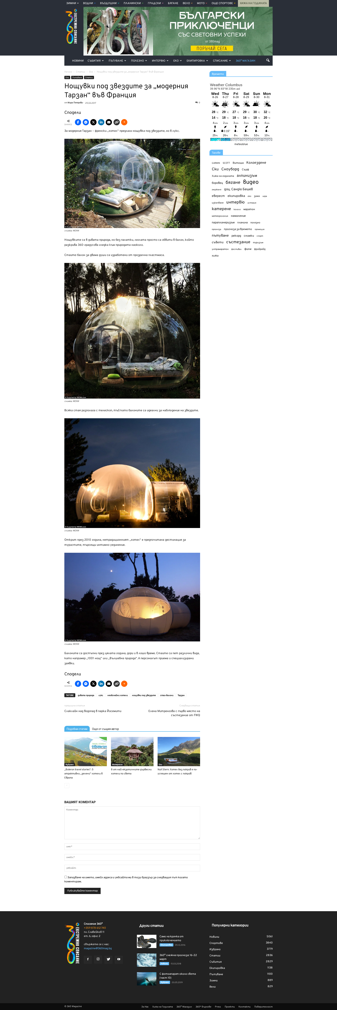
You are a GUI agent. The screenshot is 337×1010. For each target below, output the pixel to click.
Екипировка (196, 61)
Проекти (230, 1006)
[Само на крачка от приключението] (146, 941)
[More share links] (124, 122)
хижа (215, 256)
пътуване (220, 236)
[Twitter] (108, 960)
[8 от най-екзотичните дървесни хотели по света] (132, 751)
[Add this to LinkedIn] (101, 122)
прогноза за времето (238, 229)
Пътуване (116, 61)
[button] (268, 60)
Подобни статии (77, 729)
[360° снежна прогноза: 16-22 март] (146, 960)
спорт (260, 236)
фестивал (236, 249)
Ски (215, 169)
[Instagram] (98, 959)
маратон (249, 209)
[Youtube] (119, 960)
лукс (100, 695)
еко (249, 196)
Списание (220, 61)
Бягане (173, 3)
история (251, 203)
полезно (255, 222)
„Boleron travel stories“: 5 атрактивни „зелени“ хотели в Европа (83, 773)
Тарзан (181, 695)
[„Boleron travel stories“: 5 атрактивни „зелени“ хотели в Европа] (85, 751)
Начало (68, 71)
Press (218, 1006)
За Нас (145, 1006)
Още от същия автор (105, 729)
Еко (176, 61)
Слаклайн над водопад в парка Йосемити (92, 711)
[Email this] (109, 122)
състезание (238, 242)
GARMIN (216, 163)
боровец (217, 183)
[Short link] (117, 122)
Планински (132, 3)
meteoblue (241, 144)
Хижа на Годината (253, 3)
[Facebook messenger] (86, 122)
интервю (235, 203)
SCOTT (226, 163)
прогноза (216, 229)
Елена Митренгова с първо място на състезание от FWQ (174, 713)
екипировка (236, 196)
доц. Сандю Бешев (238, 189)
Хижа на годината (223, 176)
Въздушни (108, 3)
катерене (221, 209)
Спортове (216, 943)
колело (237, 209)
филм (247, 249)
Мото (201, 3)
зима (257, 196)
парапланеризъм (223, 223)
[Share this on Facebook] (78, 122)
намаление (238, 216)
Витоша (238, 163)
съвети (217, 242)
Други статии (151, 926)
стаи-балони (166, 695)
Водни (88, 3)
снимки (249, 236)
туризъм (258, 242)
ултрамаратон (220, 249)
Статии (89, 77)
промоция (259, 229)
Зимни (71, 3)
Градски (154, 3)
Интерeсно (117, 764)
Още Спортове (222, 3)
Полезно (137, 61)
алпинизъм (247, 176)
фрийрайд (259, 249)
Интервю (158, 61)
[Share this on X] (93, 122)
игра (265, 196)
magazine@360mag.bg (98, 948)
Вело (186, 3)
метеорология (220, 216)
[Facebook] (88, 960)
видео (251, 182)
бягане (233, 183)
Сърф (245, 169)
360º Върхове (203, 1006)
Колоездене (256, 163)
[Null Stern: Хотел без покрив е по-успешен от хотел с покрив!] (179, 751)
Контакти (245, 1006)
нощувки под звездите (144, 695)
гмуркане (216, 189)
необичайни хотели (117, 695)
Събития (94, 61)
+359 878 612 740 (95, 928)
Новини (78, 61)
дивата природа (86, 695)
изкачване (217, 202)
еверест (218, 196)
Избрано (70, 764)
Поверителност (263, 1006)
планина (242, 222)
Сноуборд (230, 169)
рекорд (236, 236)
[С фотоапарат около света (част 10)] (146, 979)
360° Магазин (245, 61)
